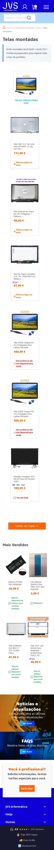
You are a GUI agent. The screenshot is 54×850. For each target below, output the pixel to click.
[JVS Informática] (10, 7)
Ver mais (27, 723)
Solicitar (27, 788)
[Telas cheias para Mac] (26, 84)
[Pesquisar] (29, 17)
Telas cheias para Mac (26, 101)
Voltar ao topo (27, 526)
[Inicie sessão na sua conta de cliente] (24, 8)
